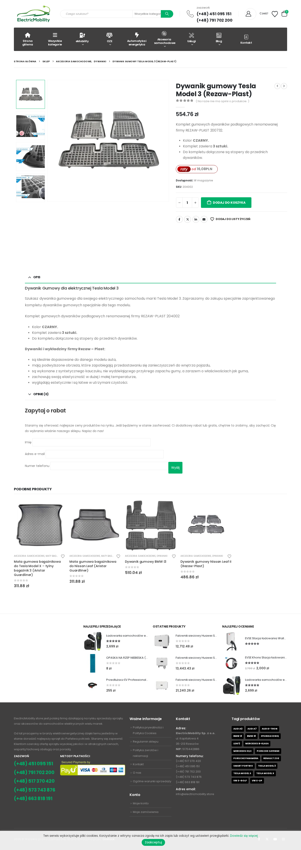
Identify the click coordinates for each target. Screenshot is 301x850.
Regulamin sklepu (145, 741)
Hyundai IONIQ (270, 736)
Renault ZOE (271, 758)
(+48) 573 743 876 (34, 790)
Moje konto (141, 803)
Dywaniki (162, 556)
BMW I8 (251, 736)
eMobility (82, 41)
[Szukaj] (167, 14)
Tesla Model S (242, 773)
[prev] (277, 86)
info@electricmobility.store (195, 794)
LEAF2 (236, 743)
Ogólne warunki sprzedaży (152, 781)
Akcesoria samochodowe (164, 41)
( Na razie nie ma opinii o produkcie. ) (222, 101)
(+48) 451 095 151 (214, 14)
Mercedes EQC (242, 751)
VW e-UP (257, 780)
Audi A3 (237, 728)
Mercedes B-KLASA (257, 743)
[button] (48, 140)
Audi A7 (252, 728)
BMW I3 (237, 736)
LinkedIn (195, 219)
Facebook (179, 219)
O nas (137, 773)
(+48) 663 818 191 (33, 798)
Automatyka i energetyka (137, 43)
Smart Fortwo (243, 765)
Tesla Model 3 (267, 765)
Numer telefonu (37, 465)
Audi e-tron (269, 728)
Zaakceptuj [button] (153, 842)
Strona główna (27, 43)
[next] (284, 86)
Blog (219, 41)
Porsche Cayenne (268, 751)
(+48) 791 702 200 (214, 20)
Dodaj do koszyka (229, 202)
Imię (28, 442)
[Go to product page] (39, 525)
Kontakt (246, 43)
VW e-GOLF (240, 780)
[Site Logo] (34, 14)
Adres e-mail (35, 454)
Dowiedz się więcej (244, 836)
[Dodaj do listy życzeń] (63, 556)
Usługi (191, 41)
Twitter (187, 219)
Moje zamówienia (145, 812)
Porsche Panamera (245, 758)
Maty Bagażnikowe (57, 556)
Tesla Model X (265, 773)
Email (204, 219)
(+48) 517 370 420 (34, 781)
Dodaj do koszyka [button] (58, 507)
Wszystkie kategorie (55, 43)
